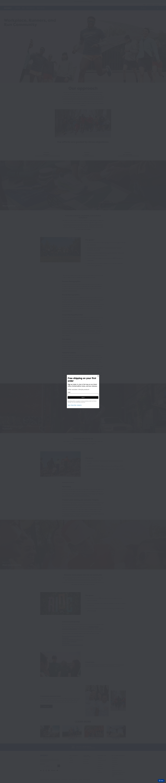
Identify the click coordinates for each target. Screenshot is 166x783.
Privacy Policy (73, 405)
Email (69, 392)
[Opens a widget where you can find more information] (161, 780)
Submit (83, 397)
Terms (69, 405)
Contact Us (79, 405)
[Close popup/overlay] (98, 376)
